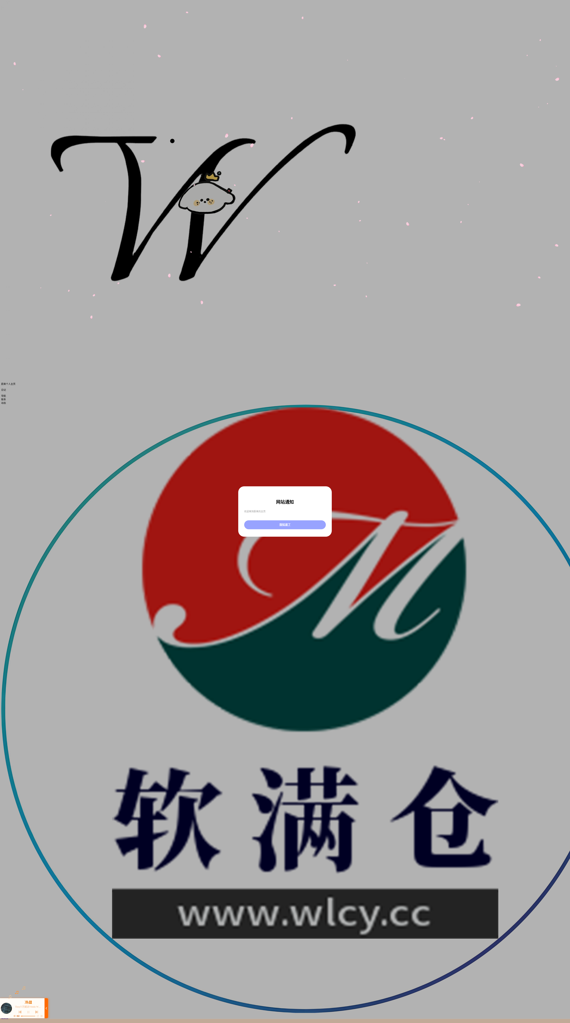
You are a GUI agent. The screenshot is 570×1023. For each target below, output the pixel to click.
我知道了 (285, 524)
